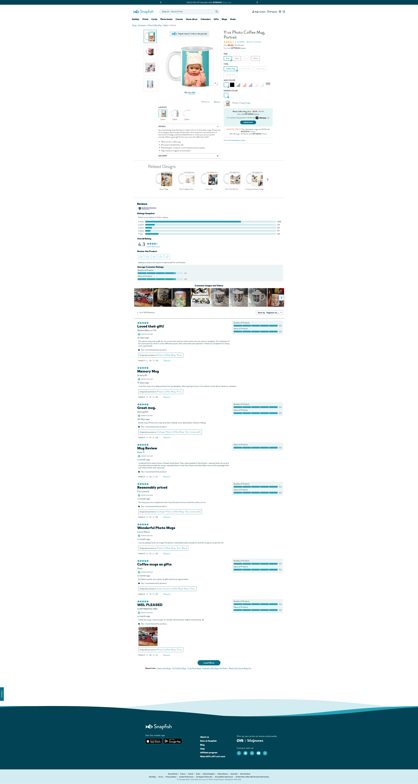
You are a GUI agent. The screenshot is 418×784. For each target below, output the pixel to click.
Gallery (166, 25)
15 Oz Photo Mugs (194, 668)
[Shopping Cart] (283, 11)
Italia (198, 774)
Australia (234, 774)
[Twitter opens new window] (266, 752)
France (183, 774)
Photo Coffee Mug (154, 25)
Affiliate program (208, 752)
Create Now (248, 122)
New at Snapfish (208, 741)
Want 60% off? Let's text (212, 756)
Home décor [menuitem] (192, 19)
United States (222, 774)
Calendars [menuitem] (206, 19)
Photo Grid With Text (231, 189)
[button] (215, 83)
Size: (226, 54)
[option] (150, 36)
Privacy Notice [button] (171, 777)
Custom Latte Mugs (163, 668)
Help (202, 748)
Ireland (191, 774)
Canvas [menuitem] (179, 19)
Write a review (253, 42)
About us (204, 737)
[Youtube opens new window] (259, 752)
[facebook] (240, 752)
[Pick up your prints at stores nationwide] (240, 740)
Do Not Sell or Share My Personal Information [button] (252, 777)
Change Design (244, 103)
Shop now (237, 2)
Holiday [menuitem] (135, 19)
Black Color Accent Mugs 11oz (240, 668)
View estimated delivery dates (234, 140)
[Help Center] (280, 11)
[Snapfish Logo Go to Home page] (143, 11)
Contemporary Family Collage (254, 189)
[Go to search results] (217, 12)
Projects (273, 12)
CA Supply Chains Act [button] (204, 777)
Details (243, 48)
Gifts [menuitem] (216, 19)
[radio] (226, 95)
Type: (226, 64)
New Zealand (245, 774)
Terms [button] (160, 777)
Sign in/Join (260, 12)
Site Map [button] (152, 777)
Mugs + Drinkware (139, 25)
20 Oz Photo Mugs (179, 668)
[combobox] (189, 11)
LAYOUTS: (162, 107)
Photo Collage (164, 189)
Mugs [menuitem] (224, 19)
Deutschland (173, 774)
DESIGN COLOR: (231, 91)
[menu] (216, 102)
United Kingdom (209, 774)
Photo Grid (209, 189)
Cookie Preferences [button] (186, 777)
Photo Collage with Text (186, 189)
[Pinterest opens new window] (253, 752)
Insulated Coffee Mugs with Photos (215, 668)
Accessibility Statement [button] (224, 777)
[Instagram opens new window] (246, 752)
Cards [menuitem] (154, 19)
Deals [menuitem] (233, 19)
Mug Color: (229, 80)
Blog (202, 744)
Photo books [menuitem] (166, 19)
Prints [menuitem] (145, 19)
